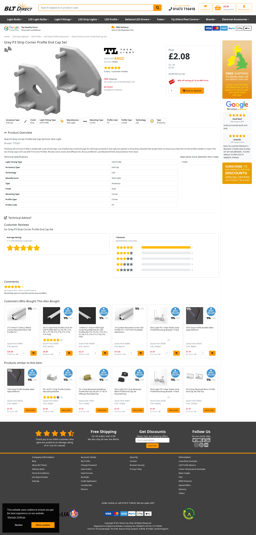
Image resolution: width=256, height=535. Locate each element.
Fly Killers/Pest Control (184, 19)
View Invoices (87, 473)
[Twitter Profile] (194, 440)
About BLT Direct (39, 465)
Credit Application (89, 481)
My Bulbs (85, 477)
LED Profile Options (187, 465)
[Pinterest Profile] (201, 445)
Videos (182, 493)
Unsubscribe (86, 485)
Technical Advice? (19, 218)
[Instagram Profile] (196, 445)
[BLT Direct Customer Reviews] (54, 433)
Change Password (89, 465)
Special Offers (185, 485)
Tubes (160, 19)
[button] (216, 331)
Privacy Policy (136, 469)
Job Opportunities (40, 477)
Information (185, 457)
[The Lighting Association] (66, 513)
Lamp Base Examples (188, 461)
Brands (210, 19)
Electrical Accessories (234, 19)
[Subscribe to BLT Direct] (237, 174)
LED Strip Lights (87, 19)
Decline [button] (19, 525)
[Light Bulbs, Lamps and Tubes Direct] (18, 7)
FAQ (180, 477)
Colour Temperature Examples (192, 469)
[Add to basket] (33, 353)
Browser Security (137, 465)
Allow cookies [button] (43, 525)
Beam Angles (184, 473)
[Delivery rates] (237, 70)
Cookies (133, 461)
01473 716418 (183, 9)
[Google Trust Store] (11, 28)
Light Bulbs (14, 19)
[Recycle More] (189, 513)
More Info (30, 410)
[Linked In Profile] (208, 440)
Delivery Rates (38, 469)
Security (134, 457)
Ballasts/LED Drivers (137, 19)
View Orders (86, 469)
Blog (34, 461)
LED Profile (111, 19)
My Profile (85, 461)
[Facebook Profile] (204, 440)
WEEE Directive (185, 481)
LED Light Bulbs (37, 19)
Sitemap (35, 481)
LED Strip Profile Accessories (56, 36)
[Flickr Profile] (206, 445)
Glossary (182, 489)
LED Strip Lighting (20, 36)
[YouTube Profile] (199, 440)
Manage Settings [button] (16, 517)
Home (6, 36)
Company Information (43, 457)
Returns (84, 489)
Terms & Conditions (40, 473)
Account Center (88, 457)
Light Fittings (63, 19)
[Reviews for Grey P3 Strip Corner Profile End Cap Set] (132, 68)
